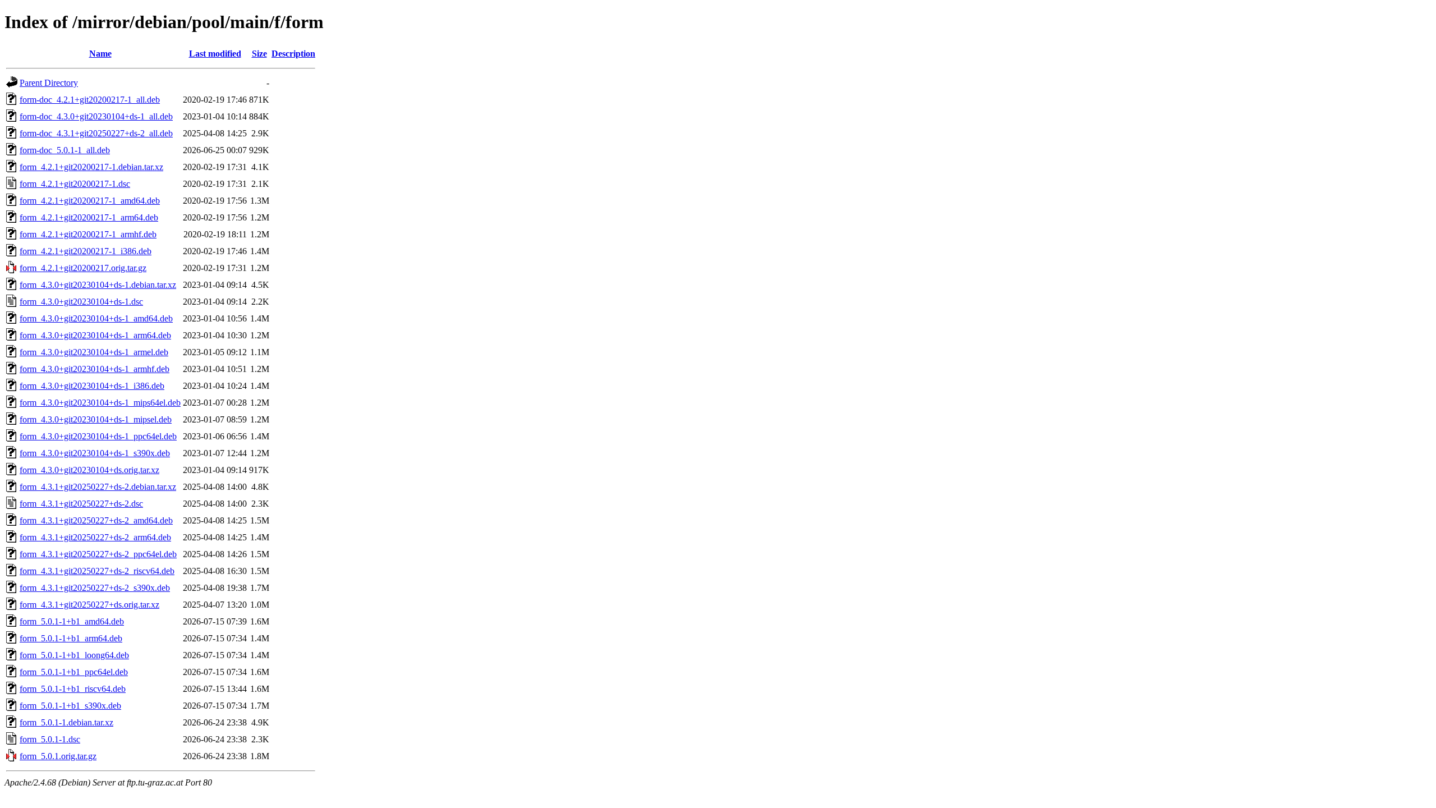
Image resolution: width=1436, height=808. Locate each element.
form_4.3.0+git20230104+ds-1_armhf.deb (94, 369)
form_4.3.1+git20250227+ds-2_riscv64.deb (97, 571)
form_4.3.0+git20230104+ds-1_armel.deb (94, 352)
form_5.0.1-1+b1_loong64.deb (74, 655)
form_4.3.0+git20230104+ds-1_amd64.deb (96, 318)
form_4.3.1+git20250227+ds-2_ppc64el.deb (98, 554)
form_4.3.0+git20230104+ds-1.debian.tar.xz (98, 285)
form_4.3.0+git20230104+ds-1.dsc (81, 301)
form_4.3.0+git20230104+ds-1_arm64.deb (95, 335)
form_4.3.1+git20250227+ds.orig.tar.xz (89, 604)
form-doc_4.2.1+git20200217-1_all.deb (90, 99)
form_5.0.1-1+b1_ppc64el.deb (74, 672)
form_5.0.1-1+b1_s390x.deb (70, 705)
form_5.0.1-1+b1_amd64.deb (72, 621)
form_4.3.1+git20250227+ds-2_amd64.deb (96, 520)
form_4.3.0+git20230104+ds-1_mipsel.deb (96, 419)
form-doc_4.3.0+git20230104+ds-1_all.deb (96, 116)
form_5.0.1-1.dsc (50, 739)
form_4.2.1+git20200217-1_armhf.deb (88, 234)
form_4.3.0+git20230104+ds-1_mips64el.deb (100, 402)
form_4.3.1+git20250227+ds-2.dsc (81, 503)
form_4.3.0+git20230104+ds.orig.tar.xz (89, 470)
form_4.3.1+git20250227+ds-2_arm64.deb (95, 537)
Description (293, 53)
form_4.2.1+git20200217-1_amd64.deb (90, 200)
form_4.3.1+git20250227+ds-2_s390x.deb (95, 588)
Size (259, 53)
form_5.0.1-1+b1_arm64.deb (71, 638)
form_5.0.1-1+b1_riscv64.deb (73, 689)
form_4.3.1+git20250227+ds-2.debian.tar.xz (98, 487)
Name (100, 53)
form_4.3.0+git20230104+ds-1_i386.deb (92, 386)
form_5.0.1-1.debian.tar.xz (66, 722)
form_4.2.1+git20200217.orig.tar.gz (83, 268)
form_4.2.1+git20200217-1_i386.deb (85, 251)
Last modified (215, 53)
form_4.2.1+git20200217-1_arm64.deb (89, 217)
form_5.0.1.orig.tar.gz (58, 756)
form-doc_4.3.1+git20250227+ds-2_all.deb (96, 133)
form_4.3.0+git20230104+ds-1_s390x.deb (95, 453)
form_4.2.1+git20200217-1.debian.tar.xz (91, 167)
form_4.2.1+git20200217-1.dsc (75, 184)
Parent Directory (49, 83)
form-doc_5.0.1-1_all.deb (65, 150)
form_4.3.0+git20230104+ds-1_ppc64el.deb (98, 436)
